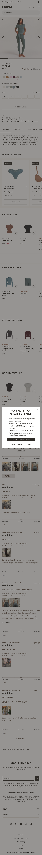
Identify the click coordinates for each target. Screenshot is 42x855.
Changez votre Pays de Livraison (21, 444)
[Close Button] (37, 409)
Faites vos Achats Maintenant (21, 439)
